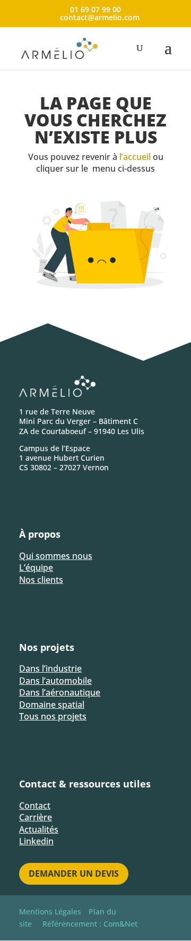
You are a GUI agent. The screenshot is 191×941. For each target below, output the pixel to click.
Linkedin (36, 841)
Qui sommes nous (55, 556)
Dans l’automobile (55, 680)
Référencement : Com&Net (89, 924)
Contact (34, 805)
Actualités (38, 829)
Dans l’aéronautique (59, 692)
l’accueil (135, 157)
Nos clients (41, 580)
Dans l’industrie (50, 668)
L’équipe (36, 567)
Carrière (35, 817)
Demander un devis (74, 873)
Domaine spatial (51, 704)
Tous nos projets (52, 716)
